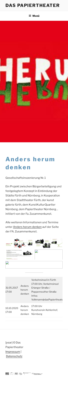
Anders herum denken (27, 227)
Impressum (12, 351)
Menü (35, 15)
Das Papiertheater (32, 5)
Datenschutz (14, 356)
